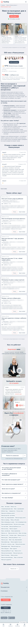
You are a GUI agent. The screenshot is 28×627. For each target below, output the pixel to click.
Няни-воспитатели (12, 533)
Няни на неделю (13, 528)
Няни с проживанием (19, 509)
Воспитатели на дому (19, 524)
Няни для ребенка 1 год (15, 537)
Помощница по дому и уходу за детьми (13, 280)
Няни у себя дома (15, 520)
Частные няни (4, 526)
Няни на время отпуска (16, 542)
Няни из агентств (22, 535)
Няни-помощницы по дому (7, 522)
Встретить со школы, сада (7, 544)
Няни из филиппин (15, 531)
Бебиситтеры (4, 511)
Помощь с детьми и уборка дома (11, 298)
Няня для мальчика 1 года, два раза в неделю (13, 239)
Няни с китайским (5, 531)
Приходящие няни (5, 546)
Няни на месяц (4, 528)
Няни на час (13, 506)
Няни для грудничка (6, 559)
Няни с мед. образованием (15, 539)
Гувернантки (12, 511)
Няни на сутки (4, 535)
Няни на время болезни (7, 524)
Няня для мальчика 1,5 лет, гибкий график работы (12, 259)
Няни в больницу (5, 555)
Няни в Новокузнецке (11, 5)
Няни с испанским (18, 557)
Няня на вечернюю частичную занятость (13, 218)
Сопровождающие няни (7, 509)
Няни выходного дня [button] (6, 6)
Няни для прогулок (18, 553)
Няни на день (4, 537)
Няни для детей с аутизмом (8, 515)
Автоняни (7, 506)
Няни (2, 506)
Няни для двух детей (20, 517)
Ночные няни (19, 511)
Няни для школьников (6, 553)
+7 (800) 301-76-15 (6, 611)
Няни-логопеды (22, 533)
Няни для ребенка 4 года (7, 551)
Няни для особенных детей (7, 513)
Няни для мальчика (20, 544)
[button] (14, 468)
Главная (3, 5)
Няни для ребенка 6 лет (15, 526)
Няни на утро (4, 539)
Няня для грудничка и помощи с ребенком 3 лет (14, 318)
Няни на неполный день (7, 557)
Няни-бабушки (5, 548)
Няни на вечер (14, 555)
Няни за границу (5, 520)
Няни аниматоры (5, 542)
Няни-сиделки (13, 548)
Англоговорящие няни (20, 522)
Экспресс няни (12, 535)
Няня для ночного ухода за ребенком (12, 199)
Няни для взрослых (16, 546)
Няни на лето (18, 551)
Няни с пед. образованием (7, 517)
